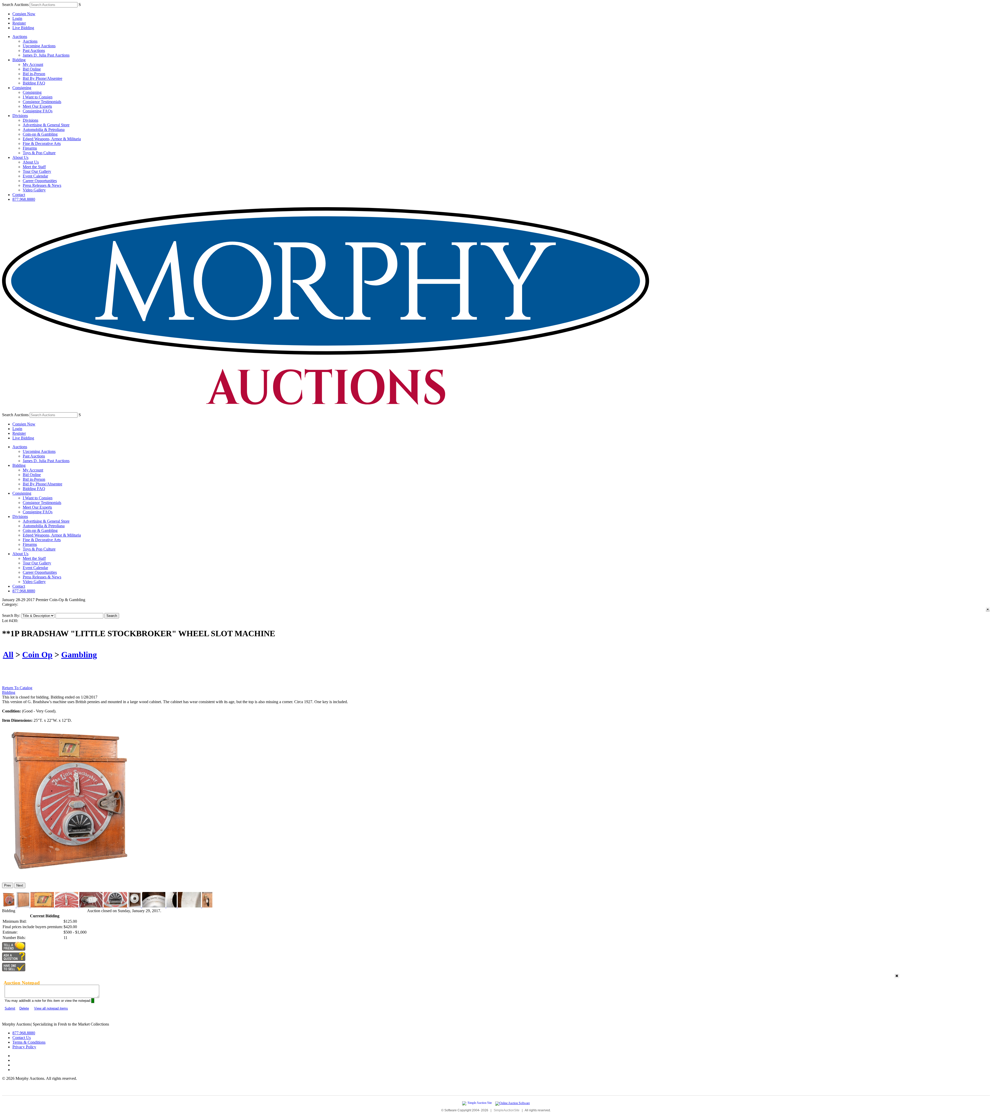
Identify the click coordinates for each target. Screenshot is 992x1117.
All (8, 654)
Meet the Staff (34, 167)
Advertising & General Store (46, 125)
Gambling (79, 654)
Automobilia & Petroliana (44, 129)
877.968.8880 (23, 199)
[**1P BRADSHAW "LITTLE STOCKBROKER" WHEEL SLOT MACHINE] (69, 876)
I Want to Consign (37, 97)
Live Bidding (23, 28)
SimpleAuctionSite (507, 1110)
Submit (10, 1008)
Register (19, 23)
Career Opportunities (40, 181)
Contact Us (21, 1037)
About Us (20, 157)
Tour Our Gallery (37, 171)
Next (19, 885)
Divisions (20, 115)
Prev (7, 885)
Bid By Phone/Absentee (42, 78)
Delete (24, 1008)
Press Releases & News (42, 185)
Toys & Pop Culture (39, 153)
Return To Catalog (17, 688)
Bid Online (32, 69)
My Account (33, 64)
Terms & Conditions (28, 1042)
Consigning (21, 88)
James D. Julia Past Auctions (46, 55)
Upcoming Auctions (39, 46)
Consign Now (23, 14)
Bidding (19, 60)
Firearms (30, 148)
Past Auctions (34, 50)
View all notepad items (51, 1008)
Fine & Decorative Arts (42, 143)
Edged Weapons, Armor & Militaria (52, 139)
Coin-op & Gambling (40, 134)
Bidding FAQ (34, 83)
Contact (18, 194)
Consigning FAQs (37, 111)
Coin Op (37, 654)
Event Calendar (35, 176)
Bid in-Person (34, 74)
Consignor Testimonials (42, 101)
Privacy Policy (24, 1047)
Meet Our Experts (37, 106)
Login (17, 18)
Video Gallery (34, 190)
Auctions (19, 36)
